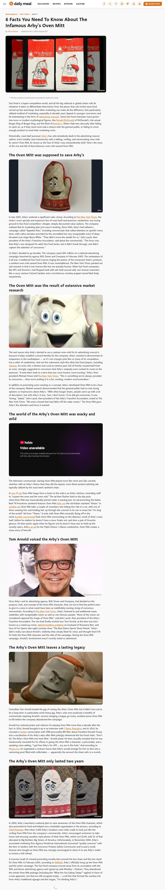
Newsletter (154, 4)
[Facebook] (104, 4)
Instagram (101, 90)
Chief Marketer (16, 829)
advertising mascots (49, 116)
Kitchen (68, 3)
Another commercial (25, 516)
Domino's (57, 123)
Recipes (57, 3)
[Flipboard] (128, 4)
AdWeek (59, 862)
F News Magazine (72, 728)
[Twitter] (110, 4)
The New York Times (87, 217)
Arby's (35, 14)
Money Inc (14, 748)
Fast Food (24, 14)
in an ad (32, 527)
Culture (80, 3)
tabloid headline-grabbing (51, 625)
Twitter (23, 731)
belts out (61, 503)
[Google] (134, 4)
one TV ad (16, 493)
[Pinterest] (116, 4)
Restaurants (11, 14)
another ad (14, 506)
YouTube (98, 345)
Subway (13, 365)
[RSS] (140, 4)
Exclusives (43, 3)
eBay (99, 210)
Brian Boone (13, 31)
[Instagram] (122, 4)
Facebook (97, 816)
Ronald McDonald (65, 120)
